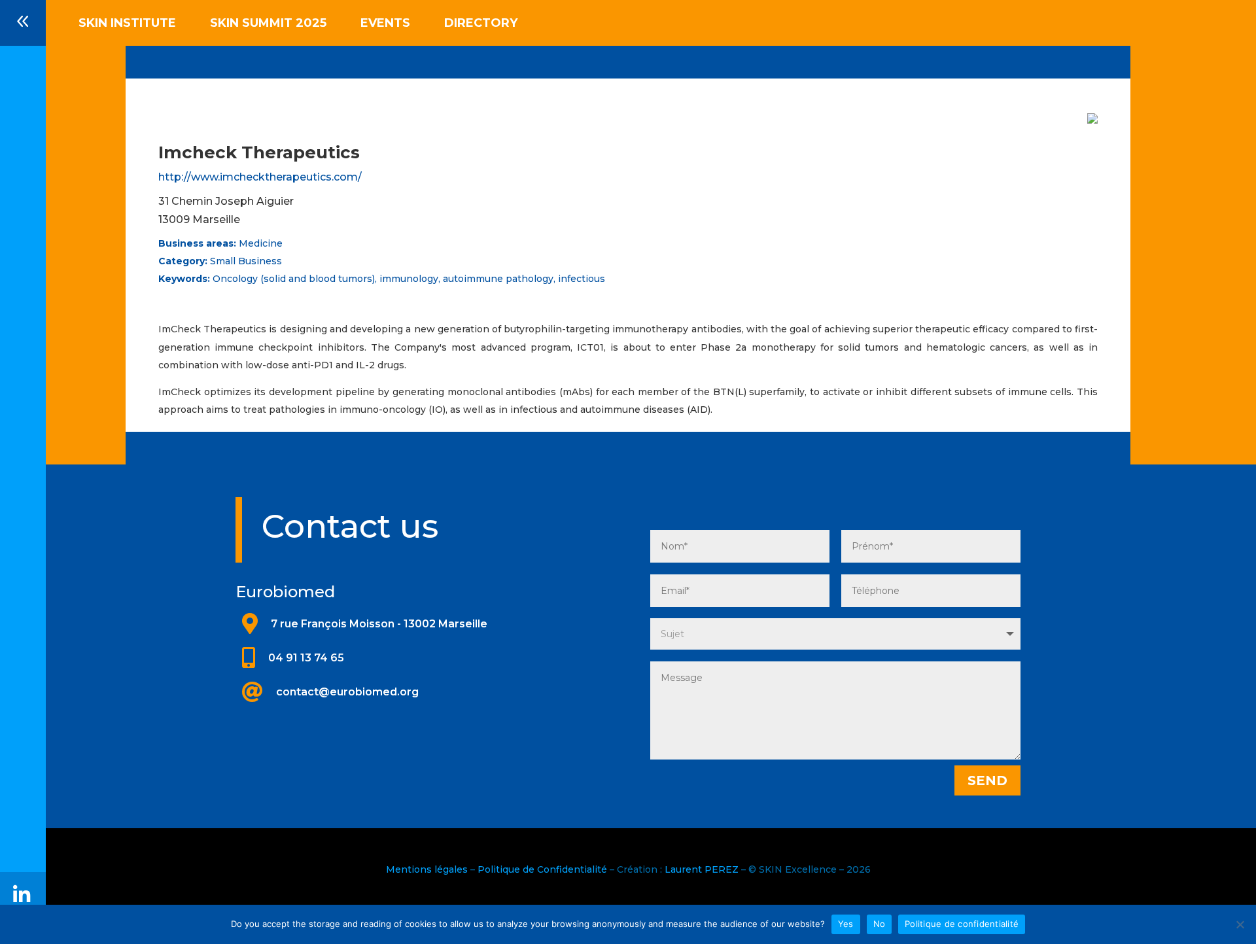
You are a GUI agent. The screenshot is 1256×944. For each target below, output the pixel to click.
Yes (846, 923)
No (879, 923)
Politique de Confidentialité (542, 869)
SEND (987, 780)
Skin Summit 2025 (268, 24)
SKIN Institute (127, 24)
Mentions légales (427, 869)
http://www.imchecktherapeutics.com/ (260, 177)
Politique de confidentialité (962, 923)
